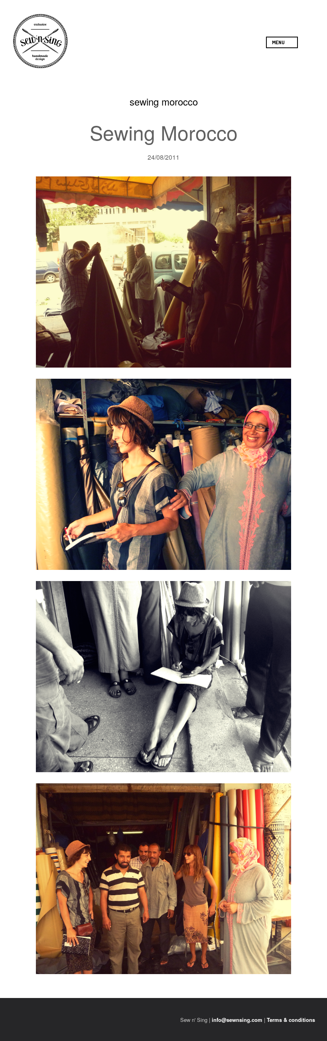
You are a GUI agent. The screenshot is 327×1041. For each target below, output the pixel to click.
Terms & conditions (291, 1019)
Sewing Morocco (164, 132)
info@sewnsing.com (237, 1019)
